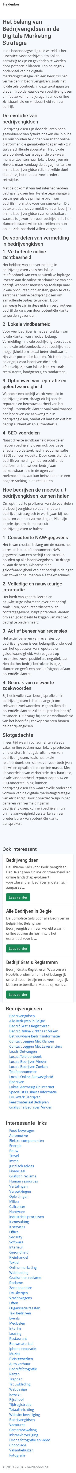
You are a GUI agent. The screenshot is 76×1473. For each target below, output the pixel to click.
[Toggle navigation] (67, 4)
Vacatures (17, 1424)
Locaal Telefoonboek (25, 1056)
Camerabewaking (23, 1430)
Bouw (13, 1150)
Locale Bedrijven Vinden (28, 1061)
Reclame (16, 1282)
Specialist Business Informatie (33, 1092)
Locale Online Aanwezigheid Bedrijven (31, 1079)
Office (14, 1232)
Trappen (16, 1379)
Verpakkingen (20, 1191)
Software (16, 1242)
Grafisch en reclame (25, 1277)
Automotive (18, 1135)
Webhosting (18, 1272)
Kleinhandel (18, 1257)
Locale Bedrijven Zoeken (28, 1066)
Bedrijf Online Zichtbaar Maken (33, 1031)
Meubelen (17, 1323)
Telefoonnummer (23, 1071)
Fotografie (17, 1455)
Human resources (23, 1181)
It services (17, 1227)
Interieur (16, 1247)
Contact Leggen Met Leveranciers (35, 1046)
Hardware (17, 1211)
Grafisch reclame (22, 1176)
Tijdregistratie (20, 1404)
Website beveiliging (24, 1414)
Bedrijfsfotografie (23, 1369)
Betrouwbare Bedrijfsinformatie (34, 1036)
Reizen (14, 1374)
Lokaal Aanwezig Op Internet (31, 1087)
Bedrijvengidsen (22, 1016)
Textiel (14, 1262)
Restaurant (18, 1338)
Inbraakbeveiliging (23, 1435)
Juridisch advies (21, 1166)
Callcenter (17, 1206)
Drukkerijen (18, 1293)
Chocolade (17, 1445)
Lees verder (18, 897)
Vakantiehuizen (21, 1450)
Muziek (14, 1353)
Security (15, 1237)
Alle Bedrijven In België (27, 1021)
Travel (14, 1156)
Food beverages (22, 1130)
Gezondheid (18, 1252)
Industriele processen (26, 1216)
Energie (15, 1145)
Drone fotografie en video (29, 1440)
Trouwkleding (20, 1384)
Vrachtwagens (20, 1298)
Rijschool (16, 1399)
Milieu (14, 1201)
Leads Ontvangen (23, 1051)
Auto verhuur (20, 1364)
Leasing (15, 1333)
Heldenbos (11, 4)
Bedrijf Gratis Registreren (29, 1026)
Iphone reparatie (22, 1348)
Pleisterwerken (21, 1359)
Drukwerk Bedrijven (25, 1097)
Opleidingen (18, 1196)
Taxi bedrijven (20, 1313)
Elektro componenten (26, 1140)
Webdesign (18, 1389)
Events (14, 1318)
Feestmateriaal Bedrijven (29, 1102)
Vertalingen (18, 1186)
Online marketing (23, 1267)
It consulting (19, 1222)
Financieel (17, 1171)
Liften (13, 1303)
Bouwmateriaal (21, 1343)
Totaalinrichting (21, 1409)
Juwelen (15, 1394)
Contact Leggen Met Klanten (31, 1041)
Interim (15, 1328)
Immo (14, 1161)
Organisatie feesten (24, 1308)
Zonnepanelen (20, 1287)
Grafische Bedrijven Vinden (30, 1107)
